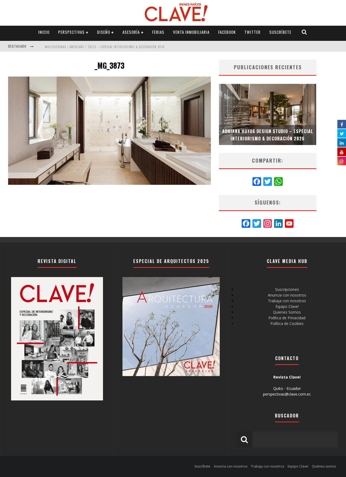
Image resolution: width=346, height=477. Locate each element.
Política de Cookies (287, 323)
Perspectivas (71, 32)
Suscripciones (287, 289)
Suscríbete (280, 32)
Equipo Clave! (287, 306)
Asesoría (131, 32)
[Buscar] (304, 32)
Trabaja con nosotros (287, 300)
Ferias (158, 32)
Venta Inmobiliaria (191, 32)
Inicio (43, 32)
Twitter (252, 32)
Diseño (103, 32)
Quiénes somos (324, 466)
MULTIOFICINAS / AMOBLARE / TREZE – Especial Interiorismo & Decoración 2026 (105, 47)
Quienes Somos (287, 312)
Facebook (227, 32)
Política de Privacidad (286, 317)
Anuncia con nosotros (287, 295)
